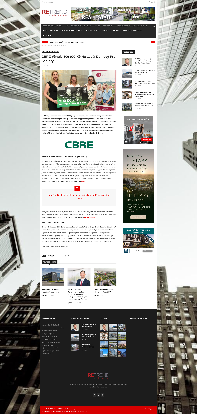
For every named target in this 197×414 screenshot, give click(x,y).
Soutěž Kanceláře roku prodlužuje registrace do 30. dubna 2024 (145, 94)
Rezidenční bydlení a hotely (52, 26)
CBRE (83, 181)
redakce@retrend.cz (100, 387)
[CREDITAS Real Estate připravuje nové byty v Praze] (127, 84)
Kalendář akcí (47, 35)
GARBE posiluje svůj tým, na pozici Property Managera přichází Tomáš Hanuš (145, 61)
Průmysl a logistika (123, 26)
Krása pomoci (89, 217)
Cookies (141, 409)
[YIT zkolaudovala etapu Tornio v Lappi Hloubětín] (104, 357)
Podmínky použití (150, 409)
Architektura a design (50, 31)
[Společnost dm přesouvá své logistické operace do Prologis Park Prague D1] (113, 348)
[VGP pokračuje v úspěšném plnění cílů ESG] (122, 339)
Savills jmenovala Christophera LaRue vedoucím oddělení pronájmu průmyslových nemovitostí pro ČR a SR (77, 294)
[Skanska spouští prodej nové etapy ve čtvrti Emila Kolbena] (127, 107)
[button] (152, 42)
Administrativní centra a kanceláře (78, 26)
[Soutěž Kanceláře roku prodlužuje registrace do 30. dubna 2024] (127, 95)
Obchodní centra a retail (103, 26)
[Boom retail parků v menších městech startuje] (127, 73)
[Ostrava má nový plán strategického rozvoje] (122, 348)
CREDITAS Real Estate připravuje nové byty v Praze (69, 42)
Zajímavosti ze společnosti (131, 31)
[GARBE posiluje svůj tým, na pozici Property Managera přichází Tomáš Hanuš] (127, 62)
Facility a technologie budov (71, 31)
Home (44, 45)
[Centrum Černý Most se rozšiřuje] (104, 348)
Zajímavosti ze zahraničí (110, 31)
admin (45, 295)
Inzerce (135, 409)
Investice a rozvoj (92, 31)
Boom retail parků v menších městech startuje (89, 337)
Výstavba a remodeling (141, 26)
